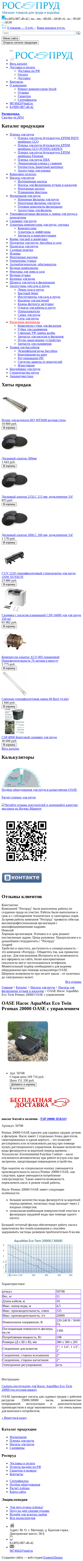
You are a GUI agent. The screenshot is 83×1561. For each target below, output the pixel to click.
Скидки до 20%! (13, 115)
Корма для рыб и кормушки (29, 239)
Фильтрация (18, 1437)
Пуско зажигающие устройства (39, 340)
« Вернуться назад (14, 1417)
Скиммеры (17, 1448)
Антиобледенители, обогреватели (33, 264)
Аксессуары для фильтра (35, 210)
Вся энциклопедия (22, 1518)
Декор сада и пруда (31, 289)
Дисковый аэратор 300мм (19, 458)
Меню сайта (10, 38)
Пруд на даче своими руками (29, 1510)
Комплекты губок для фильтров (39, 325)
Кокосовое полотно (23, 174)
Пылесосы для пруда (24, 246)
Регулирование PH (31, 358)
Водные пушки (20, 275)
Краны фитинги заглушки (36, 304)
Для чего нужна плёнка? (26, 1507)
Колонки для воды (22, 278)
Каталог (21, 987)
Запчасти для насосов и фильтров (41, 336)
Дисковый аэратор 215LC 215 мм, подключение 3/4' (37, 496)
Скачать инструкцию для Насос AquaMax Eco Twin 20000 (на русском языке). (37, 1387)
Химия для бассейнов (24, 347)
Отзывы (23, 92)
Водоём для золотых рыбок (28, 1514)
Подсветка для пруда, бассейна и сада (35, 242)
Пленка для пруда (22, 134)
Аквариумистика (21, 376)
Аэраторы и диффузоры (34, 232)
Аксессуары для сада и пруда (30, 286)
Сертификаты (27, 99)
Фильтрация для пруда (25, 195)
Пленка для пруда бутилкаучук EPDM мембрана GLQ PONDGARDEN (44, 147)
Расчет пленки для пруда (19, 797)
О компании (18, 85)
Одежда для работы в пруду (37, 307)
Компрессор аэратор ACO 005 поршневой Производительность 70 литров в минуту (30, 658)
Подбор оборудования (25, 1484)
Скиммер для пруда (23, 221)
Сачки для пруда (29, 315)
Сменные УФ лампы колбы (36, 333)
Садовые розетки (21, 250)
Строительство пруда (24, 372)
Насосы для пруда (22, 177)
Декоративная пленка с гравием (40, 163)
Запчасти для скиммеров (35, 343)
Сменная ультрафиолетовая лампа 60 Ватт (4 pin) (35, 699)
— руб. (20, 27)
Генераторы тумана (23, 260)
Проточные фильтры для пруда (39, 203)
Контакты (16, 81)
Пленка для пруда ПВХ (34, 159)
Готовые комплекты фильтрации (40, 206)
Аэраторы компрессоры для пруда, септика (39, 224)
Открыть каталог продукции (20, 42)
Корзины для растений (33, 300)
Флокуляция (26, 365)
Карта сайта (18, 1491)
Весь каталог (18, 63)
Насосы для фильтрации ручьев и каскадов (47, 185)
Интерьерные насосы (32, 181)
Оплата (23, 74)
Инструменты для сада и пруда (39, 296)
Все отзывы (73, 981)
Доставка (24, 78)
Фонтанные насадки (24, 257)
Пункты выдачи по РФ (25, 1467)
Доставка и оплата (22, 67)
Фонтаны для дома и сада (27, 271)
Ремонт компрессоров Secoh (37, 89)
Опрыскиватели (29, 311)
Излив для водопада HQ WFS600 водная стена (34, 420)
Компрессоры (27, 228)
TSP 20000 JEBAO (53, 1119)
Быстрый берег (28, 293)
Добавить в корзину (23, 1084)
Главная (7, 987)
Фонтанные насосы (31, 188)
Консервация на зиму (32, 354)
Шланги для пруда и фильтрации (32, 282)
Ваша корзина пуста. (51, 27)
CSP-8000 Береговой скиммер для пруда (29, 737)
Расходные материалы (25, 322)
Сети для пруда (28, 318)
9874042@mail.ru (21, 103)
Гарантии (24, 96)
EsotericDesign (53, 1557)
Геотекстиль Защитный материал (40, 167)
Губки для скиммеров (32, 329)
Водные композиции (24, 268)
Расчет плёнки (20, 1488)
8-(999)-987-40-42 (21, 107)
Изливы (15, 253)
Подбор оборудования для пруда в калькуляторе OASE (39, 789)
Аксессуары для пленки (34, 170)
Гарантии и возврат (23, 1470)
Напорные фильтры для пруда (38, 199)
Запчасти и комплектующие (37, 235)
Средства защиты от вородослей (40, 361)
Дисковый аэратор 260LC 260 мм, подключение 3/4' (37, 535)
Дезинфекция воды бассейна (37, 351)
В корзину (9, 427)
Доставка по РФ (29, 71)
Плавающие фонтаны (32, 192)
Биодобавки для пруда (25, 369)
